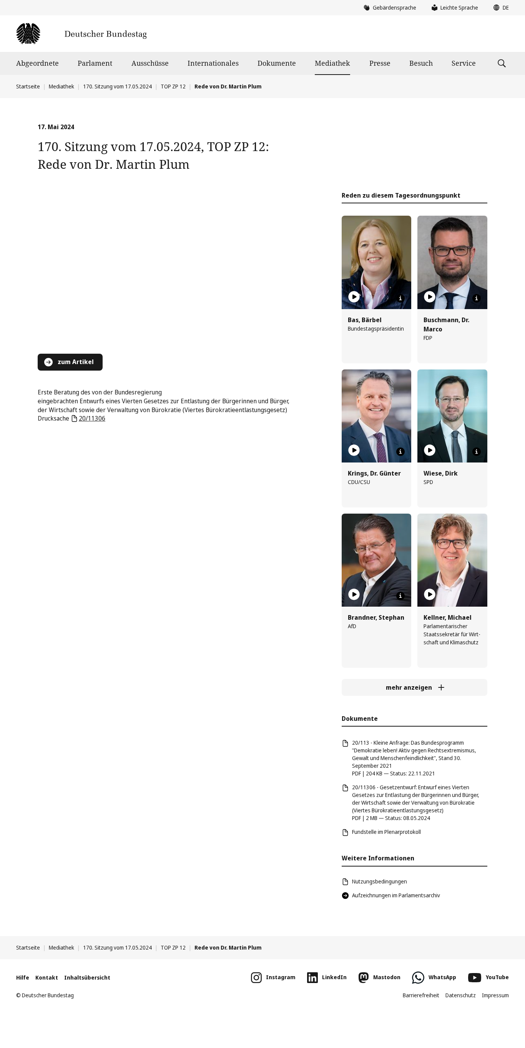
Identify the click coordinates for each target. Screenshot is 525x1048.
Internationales (213, 63)
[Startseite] (81, 33)
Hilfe (22, 977)
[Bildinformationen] (400, 298)
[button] (499, 7)
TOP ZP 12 (173, 86)
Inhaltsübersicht (87, 977)
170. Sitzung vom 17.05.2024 (117, 86)
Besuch (421, 63)
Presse (379, 63)
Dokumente (277, 63)
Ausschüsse (150, 63)
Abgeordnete (37, 63)
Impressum (495, 995)
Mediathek (332, 63)
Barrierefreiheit (421, 995)
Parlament (95, 63)
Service (464, 63)
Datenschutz (460, 995)
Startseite (28, 86)
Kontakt (46, 977)
